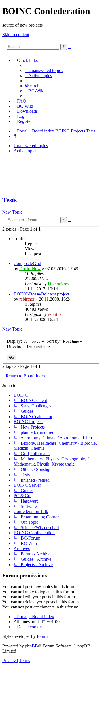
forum (42, 636)
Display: (15, 341)
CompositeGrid (27, 263)
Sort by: (54, 341)
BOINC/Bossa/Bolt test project (41, 294)
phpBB (31, 646)
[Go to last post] (72, 283)
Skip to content (15, 34)
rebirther (26, 299)
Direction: (16, 346)
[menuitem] (44, 70)
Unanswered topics (31, 145)
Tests (9, 200)
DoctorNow (30, 268)
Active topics (25, 150)
